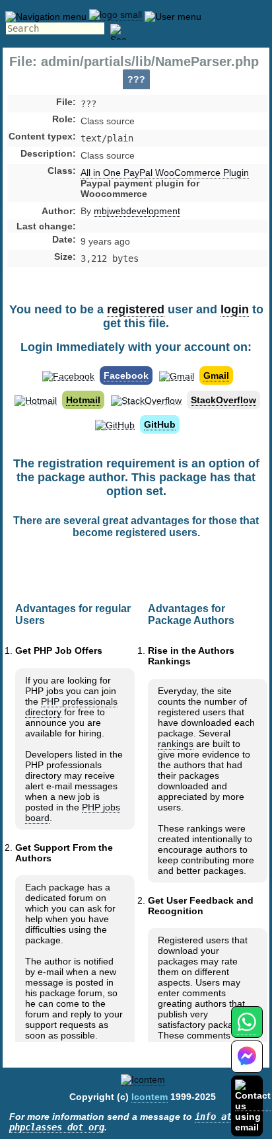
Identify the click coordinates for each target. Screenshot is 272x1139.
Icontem (149, 1096)
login (235, 309)
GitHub (160, 424)
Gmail (216, 375)
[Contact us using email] (253, 1105)
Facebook (126, 375)
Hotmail (83, 400)
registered (135, 309)
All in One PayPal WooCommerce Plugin (165, 172)
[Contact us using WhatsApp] (246, 1029)
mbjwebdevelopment (137, 211)
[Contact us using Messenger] (247, 1064)
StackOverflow (223, 400)
